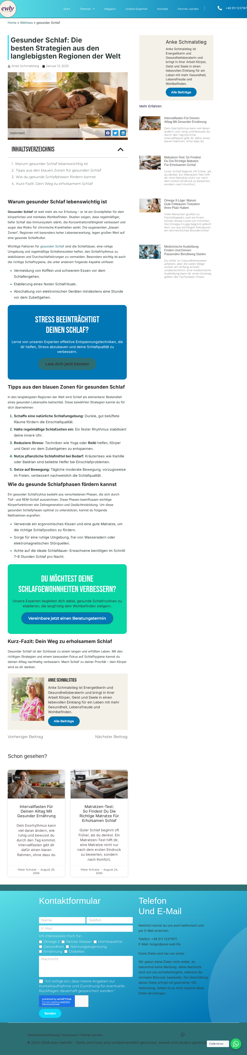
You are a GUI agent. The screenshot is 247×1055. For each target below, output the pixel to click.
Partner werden (188, 9)
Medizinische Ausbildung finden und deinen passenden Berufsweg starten (185, 250)
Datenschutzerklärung (43, 1035)
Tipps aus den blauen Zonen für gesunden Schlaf (58, 170)
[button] (108, 133)
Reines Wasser (79, 941)
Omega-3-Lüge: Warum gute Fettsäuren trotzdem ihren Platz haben (182, 204)
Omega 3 (52, 941)
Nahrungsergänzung (88, 947)
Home (12, 23)
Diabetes (77, 951)
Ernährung (53, 951)
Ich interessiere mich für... (61, 936)
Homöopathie (110, 941)
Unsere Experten (136, 9)
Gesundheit (54, 947)
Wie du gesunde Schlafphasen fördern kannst (56, 177)
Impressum (70, 1035)
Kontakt (162, 9)
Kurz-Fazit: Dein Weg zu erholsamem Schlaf (54, 184)
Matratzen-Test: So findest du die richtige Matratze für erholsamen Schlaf (99, 813)
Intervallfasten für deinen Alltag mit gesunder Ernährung (36, 811)
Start (66, 9)
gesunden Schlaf (52, 246)
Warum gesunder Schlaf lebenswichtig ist (51, 164)
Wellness (26, 23)
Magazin (110, 9)
